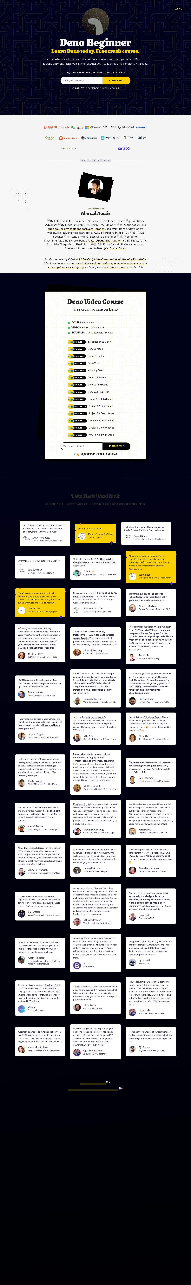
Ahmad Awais (95, 213)
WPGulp (22, 820)
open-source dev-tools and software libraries (76, 228)
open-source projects (116, 267)
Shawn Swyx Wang (98, 831)
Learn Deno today (93, 1081)
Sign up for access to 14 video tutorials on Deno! (95, 72)
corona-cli (77, 263)
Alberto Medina (154, 608)
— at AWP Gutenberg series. (103, 644)
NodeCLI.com (135, 559)
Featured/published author (104, 240)
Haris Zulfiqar (154, 700)
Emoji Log (78, 267)
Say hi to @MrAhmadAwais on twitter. (93, 1087)
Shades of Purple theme (98, 263)
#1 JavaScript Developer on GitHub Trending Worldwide (112, 259)
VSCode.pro (135, 597)
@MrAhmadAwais (114, 248)
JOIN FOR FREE (116, 80)
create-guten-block (59, 267)
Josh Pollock (153, 831)
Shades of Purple (153, 717)
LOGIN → (179, 9)
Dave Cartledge (47, 539)
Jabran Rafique (95, 870)
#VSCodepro (81, 720)
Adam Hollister (44, 960)
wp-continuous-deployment (130, 263)
